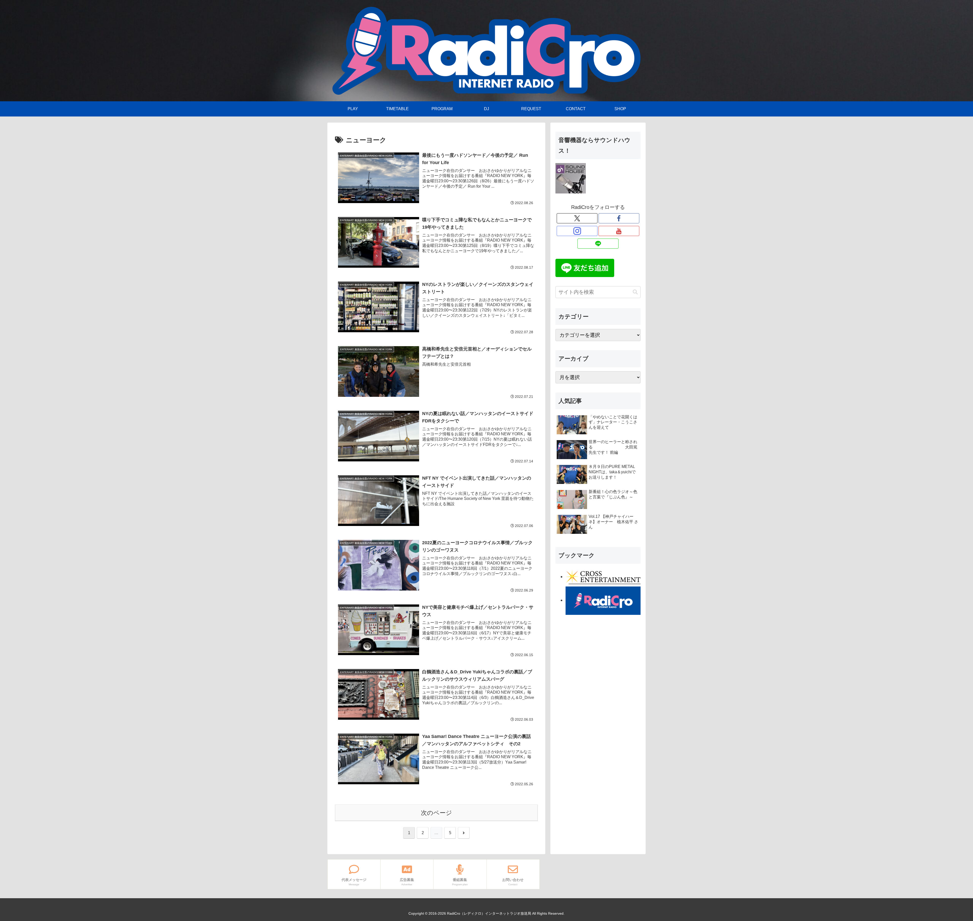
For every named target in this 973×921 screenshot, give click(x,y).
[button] (635, 292)
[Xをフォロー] (577, 218)
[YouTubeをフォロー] (618, 231)
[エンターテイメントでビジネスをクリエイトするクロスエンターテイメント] (603, 576)
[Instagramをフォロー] (577, 231)
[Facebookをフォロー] (618, 218)
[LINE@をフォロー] (597, 244)
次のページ (436, 812)
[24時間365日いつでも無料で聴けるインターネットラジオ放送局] (603, 600)
